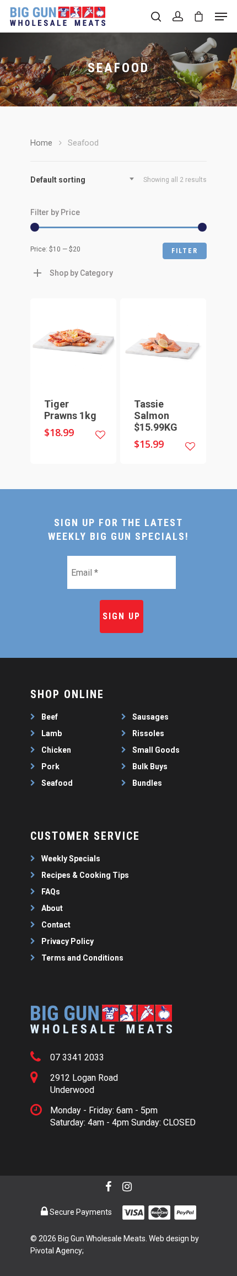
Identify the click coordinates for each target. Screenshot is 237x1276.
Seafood (57, 783)
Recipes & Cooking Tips (85, 875)
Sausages (150, 716)
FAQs (50, 891)
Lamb (51, 733)
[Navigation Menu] (221, 16)
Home (41, 143)
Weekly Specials (70, 858)
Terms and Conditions (82, 957)
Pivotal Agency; (57, 1250)
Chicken (56, 750)
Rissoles (148, 733)
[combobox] (85, 180)
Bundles (147, 783)
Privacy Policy (67, 941)
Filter (184, 251)
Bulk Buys (150, 766)
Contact (56, 924)
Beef (49, 716)
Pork (50, 766)
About (52, 908)
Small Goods (156, 750)
